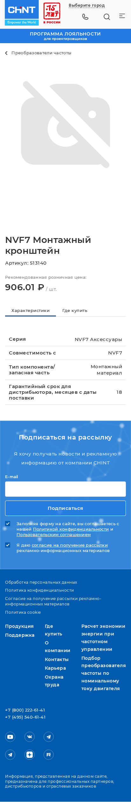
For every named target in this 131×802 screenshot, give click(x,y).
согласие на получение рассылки (70, 545)
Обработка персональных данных (41, 582)
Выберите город (87, 5)
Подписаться (65, 508)
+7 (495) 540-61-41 (25, 717)
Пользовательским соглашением (54, 534)
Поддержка (20, 635)
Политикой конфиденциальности (71, 529)
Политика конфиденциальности (39, 590)
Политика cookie (23, 612)
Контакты (57, 659)
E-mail (11, 477)
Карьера (55, 668)
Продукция (19, 626)
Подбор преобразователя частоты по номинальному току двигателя (103, 673)
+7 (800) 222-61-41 (25, 710)
